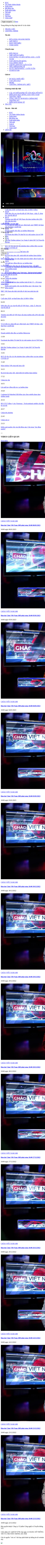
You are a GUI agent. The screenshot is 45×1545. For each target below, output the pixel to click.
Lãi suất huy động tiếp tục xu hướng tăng (14, 387)
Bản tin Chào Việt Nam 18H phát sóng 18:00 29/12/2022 (20, 977)
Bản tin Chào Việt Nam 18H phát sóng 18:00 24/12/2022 (20, 1338)
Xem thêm (4, 441)
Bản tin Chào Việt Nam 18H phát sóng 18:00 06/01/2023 (20, 525)
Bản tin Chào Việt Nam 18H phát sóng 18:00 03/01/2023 (20, 796)
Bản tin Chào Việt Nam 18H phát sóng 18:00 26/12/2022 (20, 1248)
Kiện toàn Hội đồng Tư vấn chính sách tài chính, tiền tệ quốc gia (22, 259)
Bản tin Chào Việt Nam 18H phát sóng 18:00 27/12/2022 (20, 1157)
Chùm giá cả (5, 420)
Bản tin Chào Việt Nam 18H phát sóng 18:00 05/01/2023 (20, 615)
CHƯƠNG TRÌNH (11, 31)
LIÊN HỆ (8, 130)
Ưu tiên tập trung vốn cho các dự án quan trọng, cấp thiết (20, 266)
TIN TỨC (8, 104)
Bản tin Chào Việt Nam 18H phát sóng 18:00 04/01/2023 (20, 706)
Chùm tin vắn (5, 380)
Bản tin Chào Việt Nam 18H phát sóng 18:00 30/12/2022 (20, 886)
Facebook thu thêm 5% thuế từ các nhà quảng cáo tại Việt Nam (22, 340)
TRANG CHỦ (10, 29)
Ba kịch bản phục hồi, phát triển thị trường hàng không (19, 373)
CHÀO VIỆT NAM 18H (9, 224)
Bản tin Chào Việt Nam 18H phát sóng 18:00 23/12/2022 (20, 1428)
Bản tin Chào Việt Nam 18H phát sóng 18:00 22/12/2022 (20, 1518)
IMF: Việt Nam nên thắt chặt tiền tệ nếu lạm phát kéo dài (19, 291)
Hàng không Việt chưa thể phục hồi (12, 366)
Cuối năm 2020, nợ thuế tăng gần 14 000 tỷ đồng (17, 298)
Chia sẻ (4, 253)
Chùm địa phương (7, 413)
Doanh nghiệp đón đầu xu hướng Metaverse (15, 333)
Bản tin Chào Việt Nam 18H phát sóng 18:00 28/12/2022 (20, 1067)
